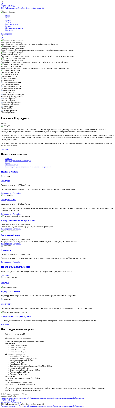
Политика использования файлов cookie (68, 398)
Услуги (8, 22)
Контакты (9, 30)
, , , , (22, 8)
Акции (8, 20)
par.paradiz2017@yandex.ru (11, 402)
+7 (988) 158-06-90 (8, 6)
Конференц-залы (11, 24)
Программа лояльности (14, 28)
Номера (8, 18)
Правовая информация (9, 398)
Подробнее (5, 149)
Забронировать (6, 34)
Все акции (5, 324)
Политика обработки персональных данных (36, 398)
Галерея (8, 26)
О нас (7, 16)
